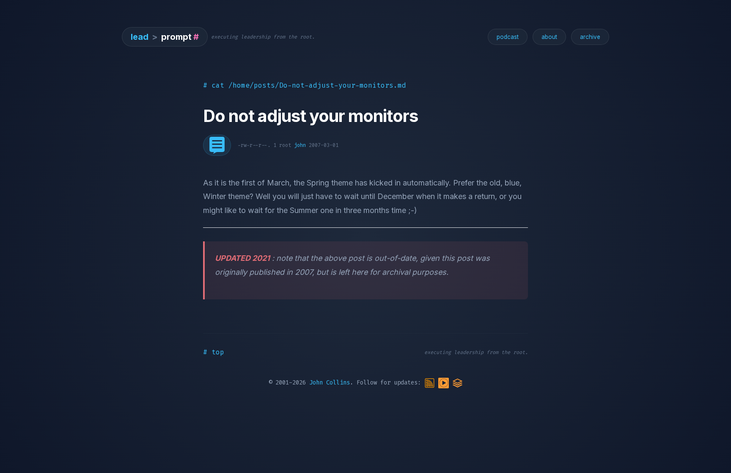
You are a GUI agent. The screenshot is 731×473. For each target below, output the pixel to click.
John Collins (329, 383)
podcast (508, 36)
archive (590, 36)
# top (213, 352)
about (549, 36)
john (300, 145)
